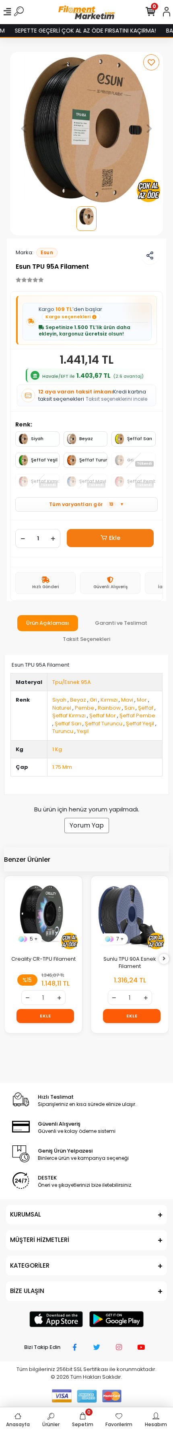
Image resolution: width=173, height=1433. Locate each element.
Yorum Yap (87, 825)
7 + (120, 938)
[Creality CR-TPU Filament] (43, 914)
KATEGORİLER (29, 1265)
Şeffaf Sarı (139, 438)
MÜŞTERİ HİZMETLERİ (39, 1239)
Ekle (114, 538)
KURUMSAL (25, 1214)
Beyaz (86, 438)
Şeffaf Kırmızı (69, 715)
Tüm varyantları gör (86, 504)
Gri (93, 700)
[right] (164, 958)
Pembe (84, 708)
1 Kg (57, 749)
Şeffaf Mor (102, 715)
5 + (34, 938)
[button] (23, 128)
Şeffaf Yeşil (44, 460)
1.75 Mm (62, 767)
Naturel (61, 708)
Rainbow (109, 708)
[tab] (47, 623)
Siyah (37, 438)
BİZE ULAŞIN (27, 1291)
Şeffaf (145, 708)
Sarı (129, 708)
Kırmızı (109, 700)
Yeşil (83, 731)
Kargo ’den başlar (70, 313)
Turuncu (62, 731)
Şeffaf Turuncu (93, 460)
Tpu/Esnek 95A (71, 682)
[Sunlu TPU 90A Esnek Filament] (130, 914)
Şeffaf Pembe (137, 715)
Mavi (127, 700)
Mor (142, 700)
